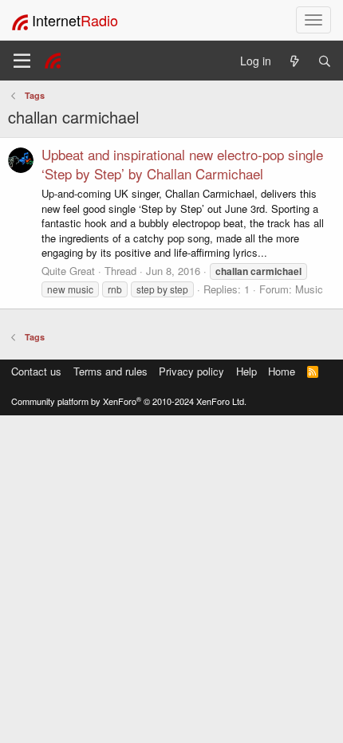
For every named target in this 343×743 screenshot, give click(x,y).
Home (281, 371)
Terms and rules (110, 371)
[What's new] (294, 61)
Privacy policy (191, 371)
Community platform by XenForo (128, 401)
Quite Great (68, 270)
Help (246, 371)
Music (309, 289)
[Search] (324, 61)
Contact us (36, 371)
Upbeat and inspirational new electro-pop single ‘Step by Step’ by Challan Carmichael (182, 163)
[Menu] (22, 61)
